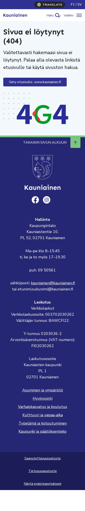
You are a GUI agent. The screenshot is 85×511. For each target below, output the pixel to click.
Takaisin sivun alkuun (44, 142)
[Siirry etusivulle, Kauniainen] (15, 15)
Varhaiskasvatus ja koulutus (42, 406)
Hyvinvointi (43, 398)
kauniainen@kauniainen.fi (53, 283)
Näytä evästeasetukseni (42, 483)
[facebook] (35, 200)
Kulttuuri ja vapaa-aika (42, 415)
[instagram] (46, 200)
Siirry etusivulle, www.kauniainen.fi (35, 82)
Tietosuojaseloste (42, 471)
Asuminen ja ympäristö (42, 390)
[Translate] (49, 5)
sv (80, 4)
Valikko (69, 15)
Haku (50, 15)
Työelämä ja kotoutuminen (43, 423)
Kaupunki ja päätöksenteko (42, 431)
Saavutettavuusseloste (42, 458)
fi (73, 4)
